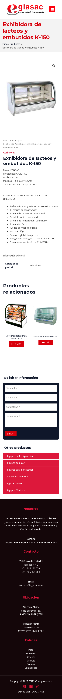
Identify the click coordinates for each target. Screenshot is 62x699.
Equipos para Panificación (20, 469)
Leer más (16, 343)
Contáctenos (31, 667)
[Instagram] (24, 686)
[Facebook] (31, 686)
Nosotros (31, 653)
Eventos (31, 664)
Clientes (31, 660)
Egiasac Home (14, 483)
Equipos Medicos (16, 490)
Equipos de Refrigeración (20, 456)
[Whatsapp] (38, 686)
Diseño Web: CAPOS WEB (31, 691)
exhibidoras (22, 144)
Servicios (31, 656)
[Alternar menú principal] (52, 9)
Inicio (5, 140)
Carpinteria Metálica (17, 476)
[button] (54, 66)
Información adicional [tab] (14, 255)
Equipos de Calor (15, 462)
